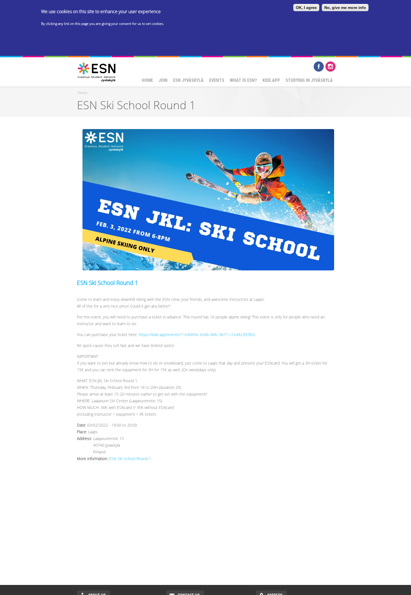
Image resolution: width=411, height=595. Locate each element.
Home (147, 80)
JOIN (163, 80)
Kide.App (271, 80)
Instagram (330, 66)
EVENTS (216, 80)
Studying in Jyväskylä (309, 80)
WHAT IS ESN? (243, 80)
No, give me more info (345, 7)
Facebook (319, 66)
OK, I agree (306, 7)
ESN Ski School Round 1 (107, 283)
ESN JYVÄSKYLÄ (188, 80)
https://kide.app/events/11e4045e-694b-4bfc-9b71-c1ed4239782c (197, 334)
